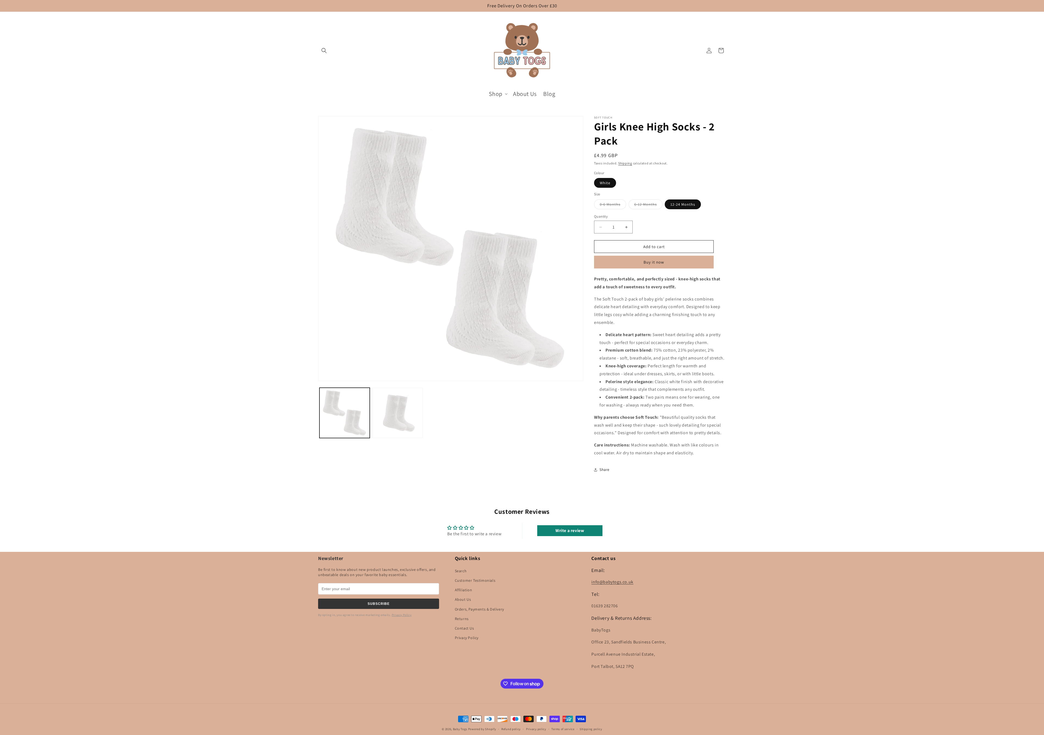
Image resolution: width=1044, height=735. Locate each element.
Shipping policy (591, 729)
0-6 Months (613, 205)
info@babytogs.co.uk (612, 582)
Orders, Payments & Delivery (479, 609)
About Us (463, 599)
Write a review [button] (569, 530)
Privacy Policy (401, 615)
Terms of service (562, 729)
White (605, 182)
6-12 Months (648, 205)
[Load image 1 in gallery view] (344, 413)
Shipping (625, 163)
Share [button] (604, 469)
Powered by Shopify (482, 729)
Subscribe (379, 604)
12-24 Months (682, 204)
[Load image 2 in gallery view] (397, 413)
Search (461, 570)
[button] (324, 51)
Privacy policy (536, 729)
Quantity (601, 216)
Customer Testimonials (475, 580)
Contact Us (464, 628)
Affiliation (463, 589)
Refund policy (511, 729)
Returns (462, 618)
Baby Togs (460, 729)
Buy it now (654, 262)
